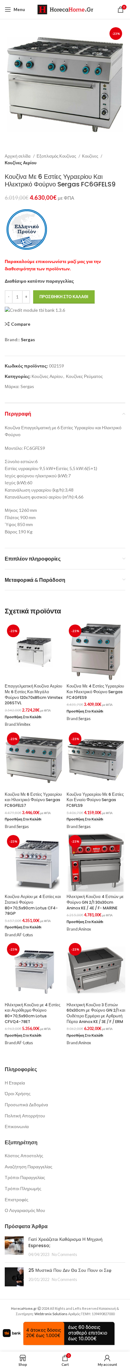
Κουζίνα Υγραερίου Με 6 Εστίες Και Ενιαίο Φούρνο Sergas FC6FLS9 (95, 800)
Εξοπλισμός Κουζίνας (57, 156)
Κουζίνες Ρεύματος (84, 376)
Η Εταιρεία (15, 1082)
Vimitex (23, 724)
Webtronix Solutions (51, 1314)
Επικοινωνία (17, 1126)
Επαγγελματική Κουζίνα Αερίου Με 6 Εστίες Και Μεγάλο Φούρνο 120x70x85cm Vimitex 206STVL (33, 694)
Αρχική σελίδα (18, 156)
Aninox (85, 929)
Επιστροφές (16, 1199)
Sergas (28, 339)
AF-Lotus (25, 935)
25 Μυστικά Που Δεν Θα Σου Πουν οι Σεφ (69, 1270)
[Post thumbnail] (14, 1247)
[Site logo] (65, 9)
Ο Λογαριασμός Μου (25, 1210)
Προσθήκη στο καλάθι (63, 296)
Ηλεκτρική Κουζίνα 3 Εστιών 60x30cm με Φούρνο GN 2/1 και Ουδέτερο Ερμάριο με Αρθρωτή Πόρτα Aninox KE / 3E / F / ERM (96, 1013)
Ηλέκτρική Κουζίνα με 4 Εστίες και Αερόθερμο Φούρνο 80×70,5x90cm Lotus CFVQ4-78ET (32, 1013)
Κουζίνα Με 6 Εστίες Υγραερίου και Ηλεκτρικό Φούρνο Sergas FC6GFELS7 (33, 800)
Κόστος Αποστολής (24, 1155)
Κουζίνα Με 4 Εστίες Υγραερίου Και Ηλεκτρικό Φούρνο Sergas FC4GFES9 (95, 691)
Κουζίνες (90, 156)
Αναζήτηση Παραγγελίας (28, 1166)
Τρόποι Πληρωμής (23, 1188)
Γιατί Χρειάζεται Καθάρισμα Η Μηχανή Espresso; (65, 1242)
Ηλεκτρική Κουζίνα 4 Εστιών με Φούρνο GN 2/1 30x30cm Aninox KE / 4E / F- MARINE (95, 902)
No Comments (64, 1254)
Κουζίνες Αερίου (21, 162)
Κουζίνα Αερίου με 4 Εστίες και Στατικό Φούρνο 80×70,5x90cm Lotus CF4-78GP (33, 905)
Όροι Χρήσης (18, 1093)
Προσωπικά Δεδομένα (26, 1104)
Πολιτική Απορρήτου (25, 1115)
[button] (23, 717)
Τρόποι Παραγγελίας (25, 1177)
